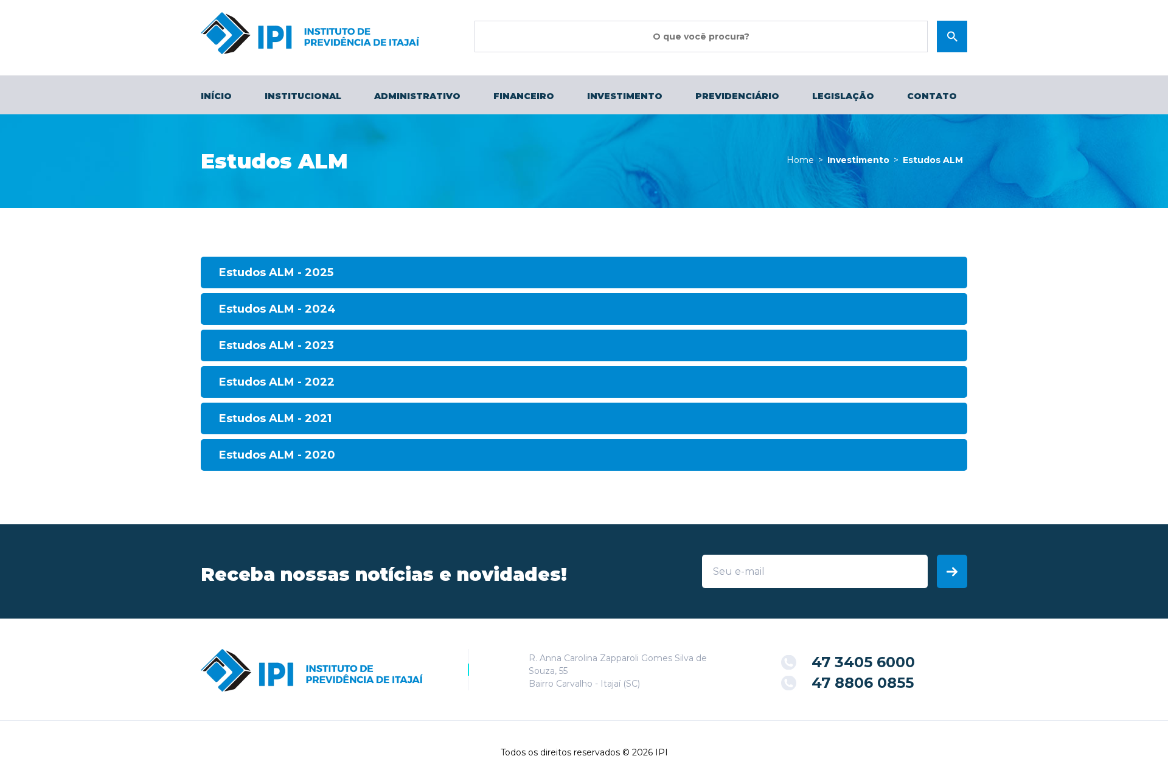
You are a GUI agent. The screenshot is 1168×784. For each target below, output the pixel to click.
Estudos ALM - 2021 (275, 418)
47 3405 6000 (863, 662)
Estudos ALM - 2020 (277, 455)
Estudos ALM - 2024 (277, 309)
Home (800, 160)
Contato (932, 96)
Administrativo (417, 96)
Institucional (303, 96)
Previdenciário (737, 96)
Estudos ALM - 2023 (276, 345)
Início (216, 96)
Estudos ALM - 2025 (276, 272)
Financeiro (523, 96)
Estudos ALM (933, 160)
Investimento (624, 96)
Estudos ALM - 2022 (277, 382)
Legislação (843, 96)
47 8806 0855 (863, 683)
